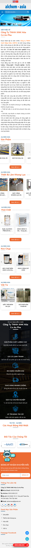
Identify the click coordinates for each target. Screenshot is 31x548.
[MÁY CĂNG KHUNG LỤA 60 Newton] (8, 184)
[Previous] (1, 152)
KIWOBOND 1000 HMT (12, 269)
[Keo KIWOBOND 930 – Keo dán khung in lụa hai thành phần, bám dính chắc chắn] (23, 220)
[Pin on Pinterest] (11, 504)
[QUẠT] (14, 294)
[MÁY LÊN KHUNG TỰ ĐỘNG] (23, 184)
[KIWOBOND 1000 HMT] (12, 259)
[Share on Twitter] (5, 504)
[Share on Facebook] (2, 504)
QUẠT (14, 303)
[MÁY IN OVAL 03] (7, 149)
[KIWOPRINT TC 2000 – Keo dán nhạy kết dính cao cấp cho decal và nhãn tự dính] (8, 220)
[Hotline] (27, 545)
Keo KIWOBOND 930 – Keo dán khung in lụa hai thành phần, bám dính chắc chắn (23, 230)
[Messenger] (27, 533)
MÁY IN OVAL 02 (23, 158)
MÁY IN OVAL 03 (7, 158)
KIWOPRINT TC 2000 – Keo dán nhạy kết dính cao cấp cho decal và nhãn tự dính (8, 230)
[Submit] (27, 12)
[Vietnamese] (17, 1)
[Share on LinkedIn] (14, 504)
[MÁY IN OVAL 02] (23, 149)
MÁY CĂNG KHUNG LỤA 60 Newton (8, 194)
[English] (14, 1)
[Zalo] (27, 539)
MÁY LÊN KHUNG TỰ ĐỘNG (23, 194)
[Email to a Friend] (8, 504)
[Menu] (2, 12)
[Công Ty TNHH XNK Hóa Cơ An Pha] (15, 6)
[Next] (29, 152)
